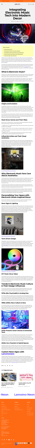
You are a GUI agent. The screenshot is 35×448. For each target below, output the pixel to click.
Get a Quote (29, 409)
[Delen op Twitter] (7, 366)
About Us (3, 404)
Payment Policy (17, 404)
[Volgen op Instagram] (4, 439)
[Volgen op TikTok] (11, 439)
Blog (2, 411)
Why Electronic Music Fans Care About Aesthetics (12, 50)
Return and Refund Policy (19, 409)
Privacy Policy (3, 406)
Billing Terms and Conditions (5, 409)
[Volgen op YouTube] (9, 439)
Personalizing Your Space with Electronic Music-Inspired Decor (14, 52)
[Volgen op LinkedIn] (13, 439)
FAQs (28, 406)
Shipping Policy (17, 408)
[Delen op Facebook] (5, 366)
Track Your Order (29, 408)
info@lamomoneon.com (5, 432)
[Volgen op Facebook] (2, 439)
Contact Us (29, 411)
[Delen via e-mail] (12, 366)
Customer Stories (4, 413)
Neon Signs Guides (30, 414)
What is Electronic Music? (8, 49)
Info (2, 414)
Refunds (16, 406)
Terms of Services (4, 408)
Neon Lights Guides (30, 413)
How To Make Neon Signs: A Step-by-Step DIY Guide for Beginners (8, 384)
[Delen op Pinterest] (10, 366)
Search (28, 404)
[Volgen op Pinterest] (6, 439)
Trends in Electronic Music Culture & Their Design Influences (13, 54)
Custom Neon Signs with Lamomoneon (10, 55)
